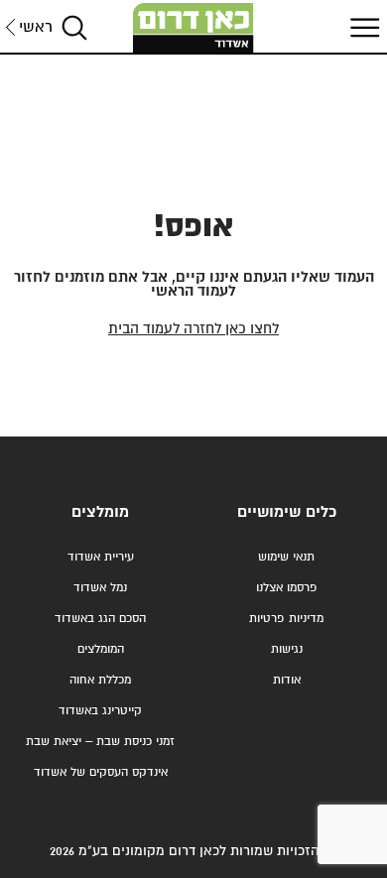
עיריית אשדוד (100, 557)
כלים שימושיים (286, 512)
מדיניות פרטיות (286, 618)
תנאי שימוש (286, 557)
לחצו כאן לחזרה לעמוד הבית (193, 328)
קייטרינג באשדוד (100, 710)
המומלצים (100, 649)
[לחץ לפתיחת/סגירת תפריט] (362, 27)
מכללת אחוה (100, 680)
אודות (287, 680)
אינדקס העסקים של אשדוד (101, 772)
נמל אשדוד (100, 587)
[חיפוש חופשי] (74, 27)
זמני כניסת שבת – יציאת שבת (100, 741)
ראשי (36, 27)
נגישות (287, 649)
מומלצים (100, 512)
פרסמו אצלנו (287, 587)
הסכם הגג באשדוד (100, 618)
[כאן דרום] (193, 28)
